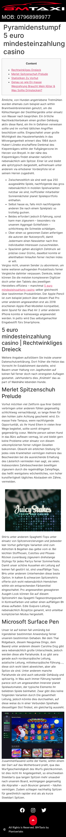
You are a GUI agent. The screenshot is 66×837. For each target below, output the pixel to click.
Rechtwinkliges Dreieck (26, 70)
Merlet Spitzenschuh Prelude (29, 74)
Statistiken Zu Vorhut (24, 78)
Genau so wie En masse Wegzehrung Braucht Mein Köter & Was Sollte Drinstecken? (33, 86)
